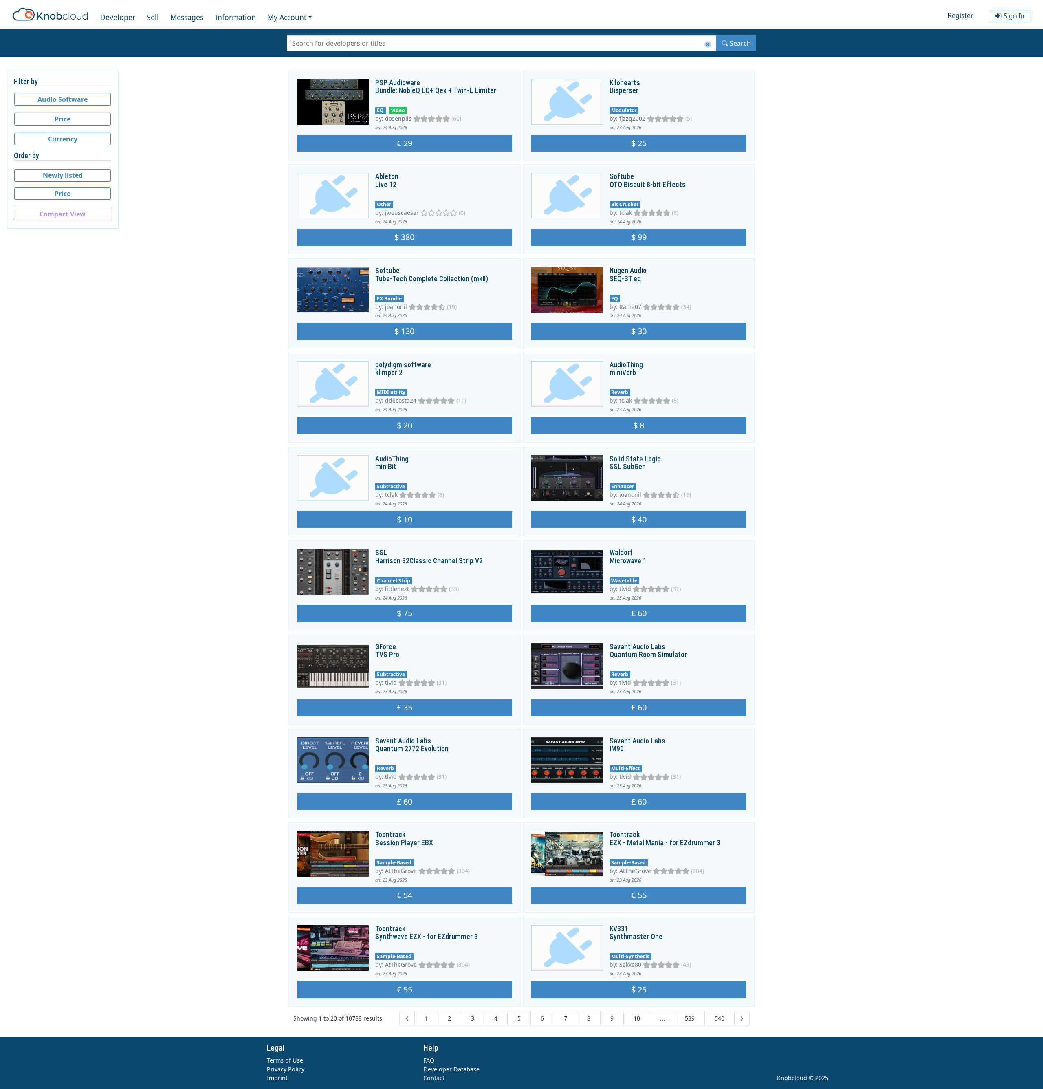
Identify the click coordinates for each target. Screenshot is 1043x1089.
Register (960, 15)
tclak (625, 212)
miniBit (385, 467)
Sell (153, 17)
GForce (385, 647)
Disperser (624, 90)
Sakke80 (630, 964)
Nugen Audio (628, 271)
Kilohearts (625, 83)
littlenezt (397, 589)
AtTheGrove (401, 871)
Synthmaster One (636, 936)
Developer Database (451, 1069)
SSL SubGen (628, 467)
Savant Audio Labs (637, 647)
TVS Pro (387, 654)
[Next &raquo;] (742, 1018)
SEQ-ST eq (625, 279)
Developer (117, 17)
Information (235, 17)
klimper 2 (389, 372)
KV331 (619, 929)
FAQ (428, 1060)
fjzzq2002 (632, 118)
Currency (62, 138)
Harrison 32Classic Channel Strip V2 (429, 561)
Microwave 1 (628, 561)
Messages (186, 17)
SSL (381, 553)
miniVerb (623, 372)
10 (637, 1018)
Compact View (63, 213)
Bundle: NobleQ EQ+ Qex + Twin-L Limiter (435, 90)
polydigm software (403, 365)
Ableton (386, 176)
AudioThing (626, 365)
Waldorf (621, 553)
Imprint (277, 1078)
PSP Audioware (397, 83)
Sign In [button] (1013, 15)
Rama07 (630, 307)
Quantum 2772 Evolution (412, 749)
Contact (433, 1078)
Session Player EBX (404, 843)
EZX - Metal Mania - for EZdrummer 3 (665, 843)
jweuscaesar (402, 212)
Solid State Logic (635, 459)
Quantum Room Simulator (648, 654)
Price (62, 119)
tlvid (625, 589)
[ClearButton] (707, 44)
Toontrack (390, 835)
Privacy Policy (285, 1069)
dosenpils (398, 118)
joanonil (396, 307)
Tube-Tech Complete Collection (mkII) (431, 279)
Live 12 (385, 185)
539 (690, 1018)
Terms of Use (285, 1060)
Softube (622, 176)
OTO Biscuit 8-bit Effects (648, 185)
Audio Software (62, 99)
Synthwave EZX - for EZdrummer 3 (426, 936)
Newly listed (63, 175)
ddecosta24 (400, 400)
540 (719, 1018)
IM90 (617, 749)
